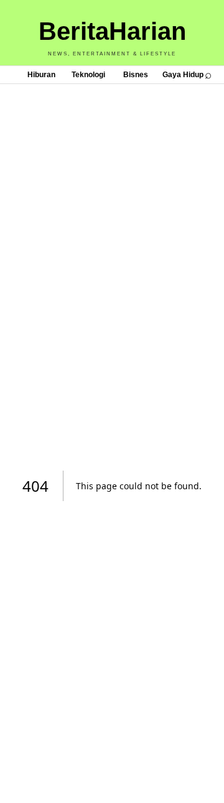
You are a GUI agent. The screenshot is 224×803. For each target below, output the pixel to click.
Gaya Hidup (182, 74)
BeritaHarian (112, 31)
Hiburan (41, 74)
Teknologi (88, 74)
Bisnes (135, 74)
